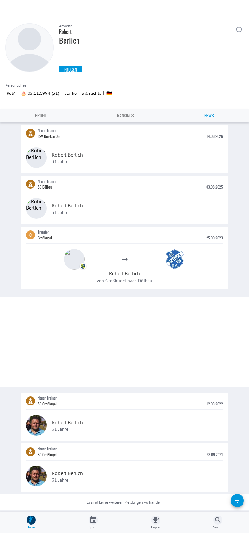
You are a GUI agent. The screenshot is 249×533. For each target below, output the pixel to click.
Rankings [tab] (125, 115)
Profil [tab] (41, 115)
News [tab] (209, 115)
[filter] (237, 500)
